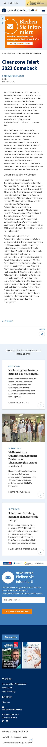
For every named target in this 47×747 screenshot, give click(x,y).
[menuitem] (5, 3)
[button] (43, 10)
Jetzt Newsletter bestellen (17, 611)
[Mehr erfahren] (7, 563)
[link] (19, 10)
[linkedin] (3, 721)
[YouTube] (7, 721)
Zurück (9, 321)
